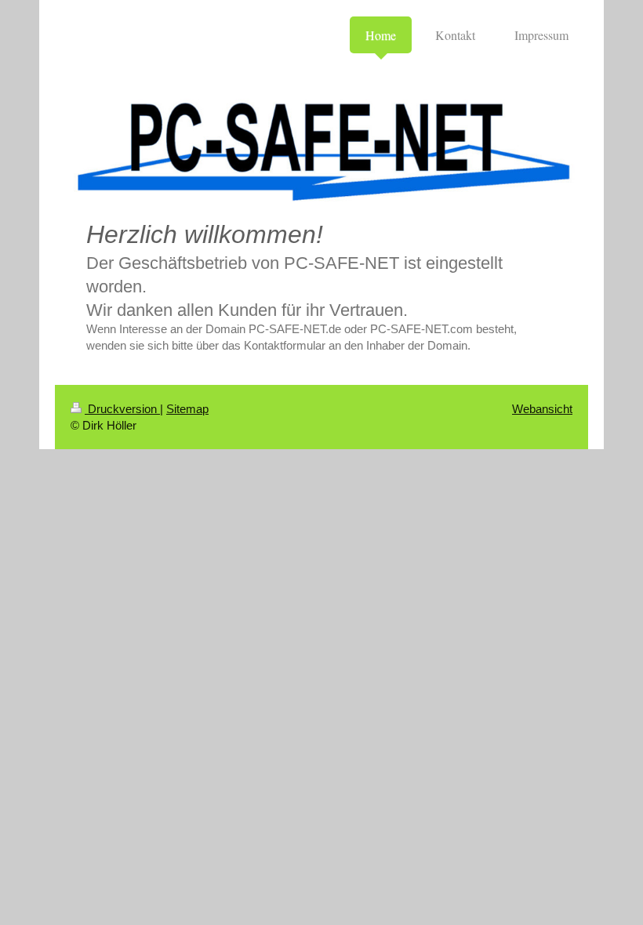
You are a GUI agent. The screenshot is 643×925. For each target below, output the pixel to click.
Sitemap (187, 408)
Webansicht (542, 408)
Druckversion (122, 408)
